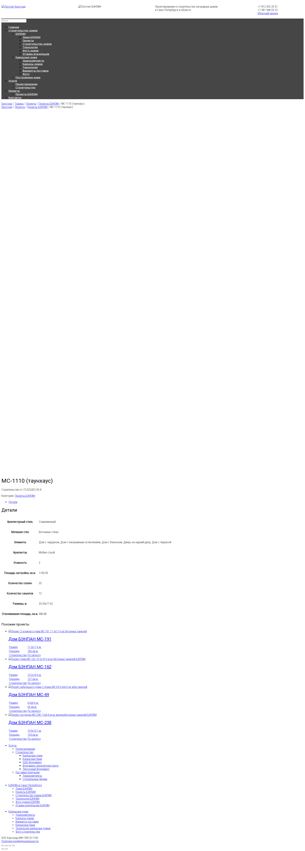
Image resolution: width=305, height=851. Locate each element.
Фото (26, 74)
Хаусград (6, 107)
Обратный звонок (268, 13)
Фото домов (31, 50)
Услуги (12, 80)
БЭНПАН (21, 33)
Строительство (25, 87)
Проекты (28, 40)
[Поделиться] (6, 845)
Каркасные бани (32, 759)
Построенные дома (28, 77)
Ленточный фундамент (36, 769)
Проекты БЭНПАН (27, 94)
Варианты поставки (36, 70)
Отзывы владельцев (36, 54)
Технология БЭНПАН (27, 798)
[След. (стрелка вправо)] (6, 848)
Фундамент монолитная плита (40, 765)
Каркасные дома (26, 57)
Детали (12, 502)
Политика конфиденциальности (20, 841)
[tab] (156, 502)
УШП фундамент (32, 762)
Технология (30, 47)
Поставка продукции (28, 772)
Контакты (14, 97)
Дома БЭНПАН (31, 37)
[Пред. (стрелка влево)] (2, 848)
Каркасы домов (33, 64)
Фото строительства (28, 831)
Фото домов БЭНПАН (28, 802)
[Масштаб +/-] (13, 845)
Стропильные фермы (35, 779)
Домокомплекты (33, 60)
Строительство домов (23, 30)
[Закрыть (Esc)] (2, 845)
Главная (13, 27)
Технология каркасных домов (33, 828)
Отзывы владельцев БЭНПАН (33, 805)
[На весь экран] (9, 845)
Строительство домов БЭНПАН (34, 795)
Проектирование (26, 84)
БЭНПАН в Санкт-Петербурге (25, 785)
